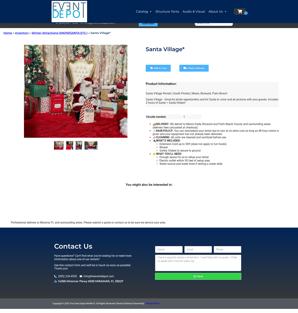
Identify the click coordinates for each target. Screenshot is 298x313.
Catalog (142, 11)
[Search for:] (214, 23)
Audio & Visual (194, 11)
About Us (215, 11)
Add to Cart (160, 68)
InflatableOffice (152, 303)
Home (7, 33)
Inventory (22, 33)
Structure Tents (167, 11)
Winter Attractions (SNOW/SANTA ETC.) (60, 33)
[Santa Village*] (59, 145)
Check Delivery (196, 68)
